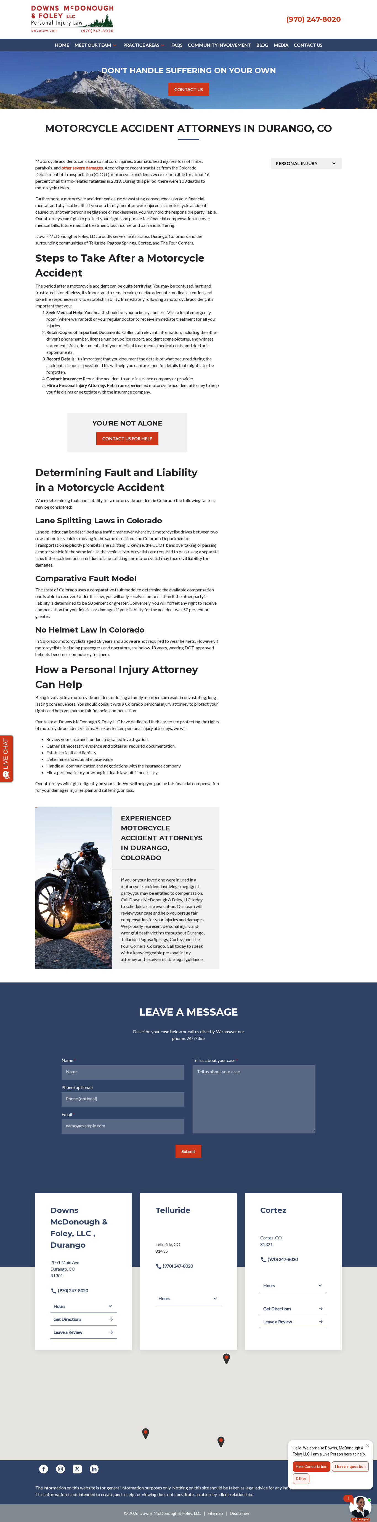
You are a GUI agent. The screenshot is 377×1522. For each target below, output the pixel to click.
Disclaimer (240, 1513)
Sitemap (215, 1513)
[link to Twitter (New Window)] (77, 1469)
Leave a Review (68, 1332)
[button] (114, 45)
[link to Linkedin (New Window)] (94, 1469)
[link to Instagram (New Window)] (60, 1469)
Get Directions (67, 1319)
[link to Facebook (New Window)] (43, 1469)
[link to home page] (72, 18)
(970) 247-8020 (72, 1290)
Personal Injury (297, 163)
